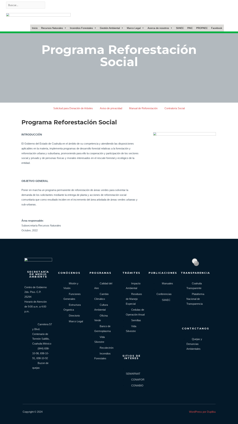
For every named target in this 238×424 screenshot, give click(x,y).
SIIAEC (180, 28)
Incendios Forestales (81, 28)
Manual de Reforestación (143, 108)
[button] (228, 28)
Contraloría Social (174, 108)
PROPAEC (202, 28)
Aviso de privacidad (111, 108)
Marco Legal (134, 28)
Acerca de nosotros (158, 28)
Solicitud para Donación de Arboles (73, 108)
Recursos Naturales (52, 28)
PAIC (190, 28)
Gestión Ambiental (110, 28)
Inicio (35, 28)
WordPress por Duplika (202, 411)
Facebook (216, 28)
